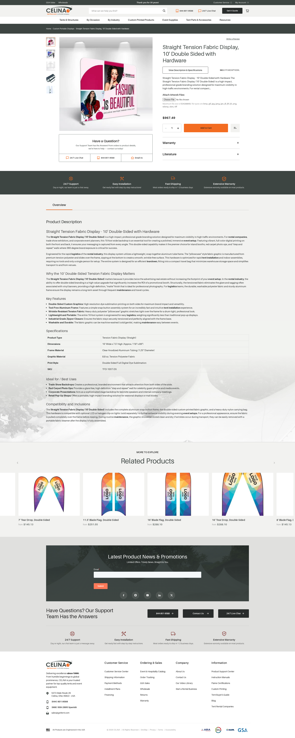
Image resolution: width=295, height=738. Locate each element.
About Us (180, 671)
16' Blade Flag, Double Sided (164, 520)
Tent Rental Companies (222, 706)
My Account (240, 2)
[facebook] (123, 595)
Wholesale (63, 2)
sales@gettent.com (60, 712)
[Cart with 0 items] (247, 10)
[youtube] (147, 595)
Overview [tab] (59, 205)
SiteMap (144, 730)
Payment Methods (113, 683)
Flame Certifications (220, 683)
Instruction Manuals (220, 677)
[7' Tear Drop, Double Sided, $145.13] (49, 494)
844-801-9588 (186, 11)
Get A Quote (232, 10)
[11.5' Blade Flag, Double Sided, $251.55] (113, 494)
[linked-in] (159, 595)
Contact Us (198, 613)
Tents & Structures (68, 19)
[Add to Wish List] (235, 128)
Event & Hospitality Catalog (152, 671)
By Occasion (93, 19)
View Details (49, 508)
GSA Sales (50, 2)
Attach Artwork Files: (174, 95)
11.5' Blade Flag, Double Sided (101, 520)
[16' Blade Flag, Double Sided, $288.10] (178, 494)
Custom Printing (219, 689)
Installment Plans (112, 689)
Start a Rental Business (186, 689)
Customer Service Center (116, 671)
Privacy (153, 730)
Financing (109, 694)
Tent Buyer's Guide (220, 694)
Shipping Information (114, 677)
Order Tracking (147, 677)
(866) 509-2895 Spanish (64, 707)
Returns (144, 694)
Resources (225, 19)
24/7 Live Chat (209, 11)
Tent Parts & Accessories (198, 19)
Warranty (144, 700)
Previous (18, 462)
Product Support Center (222, 671)
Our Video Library (184, 683)
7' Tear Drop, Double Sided (34, 520)
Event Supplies (170, 19)
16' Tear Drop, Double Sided (228, 520)
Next (273, 462)
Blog (213, 700)
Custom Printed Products (141, 19)
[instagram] (135, 595)
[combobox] (128, 11)
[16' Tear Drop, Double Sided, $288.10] (242, 494)
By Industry (114, 19)
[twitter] (171, 595)
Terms (160, 730)
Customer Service (221, 2)
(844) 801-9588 (59, 701)
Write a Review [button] (233, 39)
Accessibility (170, 730)
